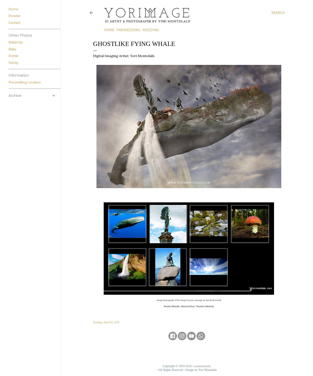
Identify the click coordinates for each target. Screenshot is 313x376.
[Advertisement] (187, 352)
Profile (13, 56)
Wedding (150, 30)
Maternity (16, 42)
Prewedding (128, 30)
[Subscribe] (191, 339)
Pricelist (14, 16)
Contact (14, 23)
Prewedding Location (25, 82)
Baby (12, 49)
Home (109, 30)
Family (13, 63)
